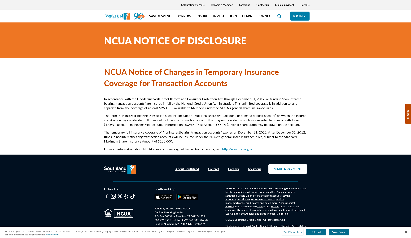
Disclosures (232, 226)
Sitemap (273, 226)
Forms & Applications (254, 226)
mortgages (239, 203)
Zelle (260, 206)
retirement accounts (263, 199)
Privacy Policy (52, 234)
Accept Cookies (339, 232)
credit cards (252, 203)
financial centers (259, 210)
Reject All (316, 232)
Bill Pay (275, 206)
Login (298, 16)
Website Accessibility (293, 226)
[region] (205, 232)
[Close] (405, 231)
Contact (213, 169)
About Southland (187, 169)
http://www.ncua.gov (237, 149)
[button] (279, 16)
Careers (233, 169)
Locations (254, 169)
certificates (243, 199)
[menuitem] (160, 16)
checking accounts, (271, 195)
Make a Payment (288, 169)
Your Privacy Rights (293, 232)
